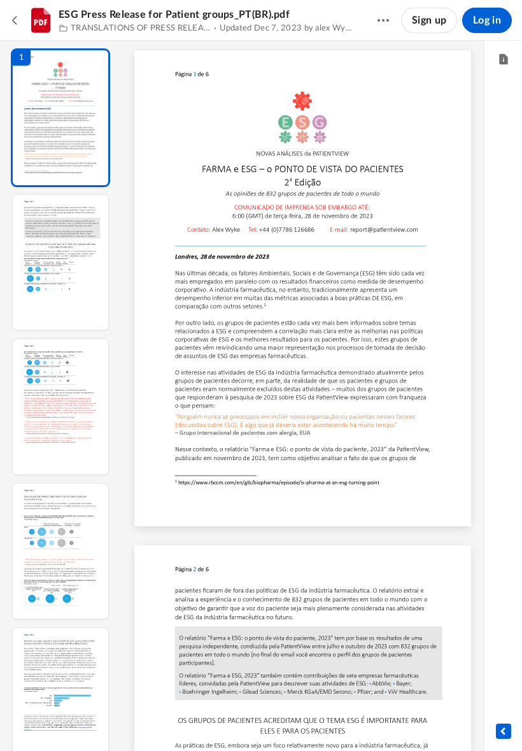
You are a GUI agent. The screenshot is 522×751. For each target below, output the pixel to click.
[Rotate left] (373, 720)
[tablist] (503, 60)
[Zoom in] (347, 719)
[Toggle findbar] (209, 720)
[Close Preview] (15, 20)
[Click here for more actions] (383, 20)
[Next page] (277, 719)
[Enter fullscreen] (420, 720)
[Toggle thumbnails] (186, 720)
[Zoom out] (304, 719)
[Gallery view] (397, 720)
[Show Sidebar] (503, 731)
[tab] (503, 60)
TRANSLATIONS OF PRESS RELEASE (141, 28)
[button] (60, 117)
